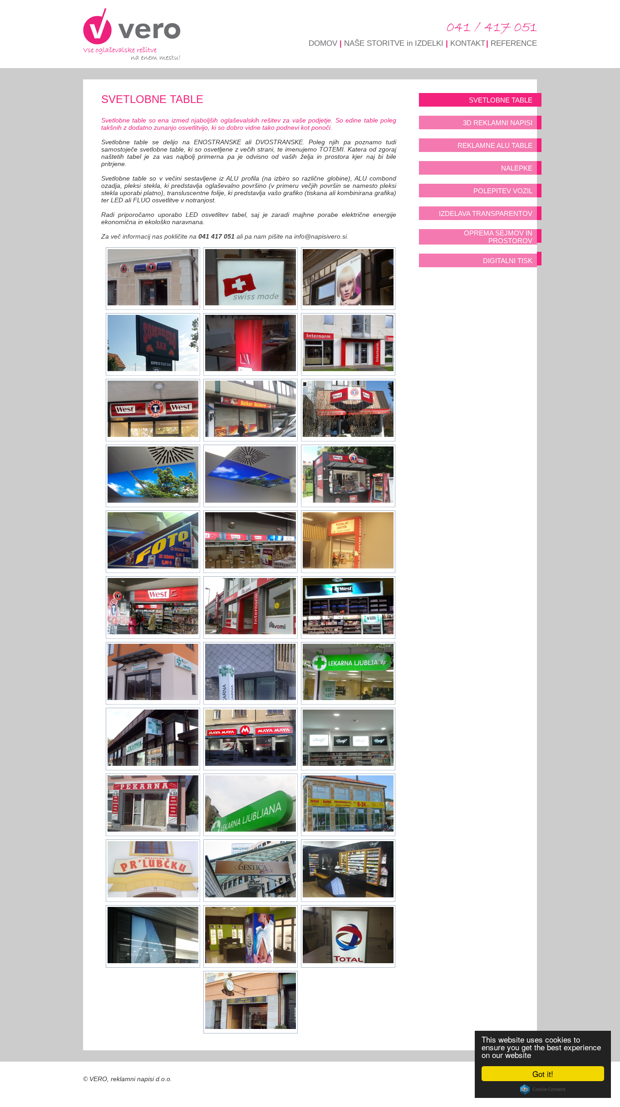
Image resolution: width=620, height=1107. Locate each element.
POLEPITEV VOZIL (502, 191)
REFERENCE (514, 43)
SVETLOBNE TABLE (500, 100)
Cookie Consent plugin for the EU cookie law (543, 1089)
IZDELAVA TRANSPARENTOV (485, 213)
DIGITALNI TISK (507, 261)
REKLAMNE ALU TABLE (495, 145)
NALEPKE (516, 168)
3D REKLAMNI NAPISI (497, 123)
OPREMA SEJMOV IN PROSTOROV (498, 237)
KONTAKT (467, 43)
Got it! (542, 1073)
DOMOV (323, 43)
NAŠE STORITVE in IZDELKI (393, 43)
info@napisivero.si (320, 236)
